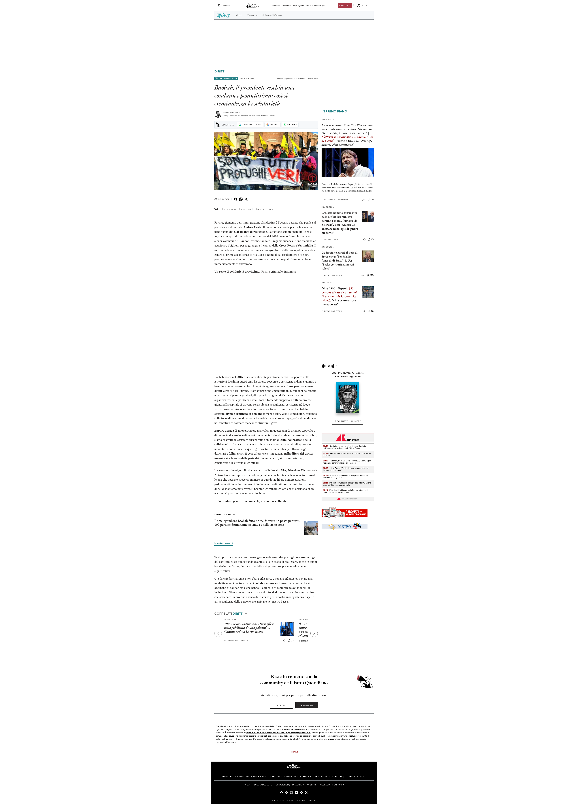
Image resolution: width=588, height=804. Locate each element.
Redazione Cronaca (236, 640)
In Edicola (276, 5)
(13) (372, 199)
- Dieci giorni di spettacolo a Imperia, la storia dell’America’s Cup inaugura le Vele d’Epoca (344, 447)
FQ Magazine (298, 5)
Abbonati (344, 5)
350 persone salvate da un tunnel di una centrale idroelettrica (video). (339, 294)
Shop (308, 5)
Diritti (219, 71)
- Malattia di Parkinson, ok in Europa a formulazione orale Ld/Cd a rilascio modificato (347, 484)
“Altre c (336, 300)
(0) (292, 640)
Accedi (281, 705)
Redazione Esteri (332, 275)
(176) (372, 275)
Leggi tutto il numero (347, 421)
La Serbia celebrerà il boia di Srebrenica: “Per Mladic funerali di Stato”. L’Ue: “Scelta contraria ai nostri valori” (340, 260)
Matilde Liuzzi (307, 641)
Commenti (223, 199)
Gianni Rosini (330, 239)
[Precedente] (218, 633)
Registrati (307, 705)
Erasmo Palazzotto (232, 112)
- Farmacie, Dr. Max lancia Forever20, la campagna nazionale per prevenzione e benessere (347, 462)
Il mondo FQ (317, 5)
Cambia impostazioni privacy (283, 776)
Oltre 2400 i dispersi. (335, 288)
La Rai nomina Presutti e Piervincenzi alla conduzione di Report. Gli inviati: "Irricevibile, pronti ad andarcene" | (347, 129)
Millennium (286, 5)
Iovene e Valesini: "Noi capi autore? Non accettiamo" (347, 142)
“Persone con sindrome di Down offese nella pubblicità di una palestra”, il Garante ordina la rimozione (249, 628)
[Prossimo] (314, 633)
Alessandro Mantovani (335, 200)
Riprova (294, 751)
